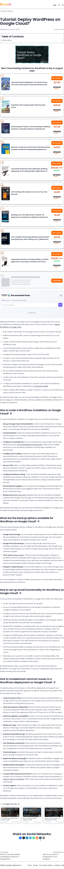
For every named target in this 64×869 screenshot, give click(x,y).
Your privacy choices (46, 865)
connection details (41, 386)
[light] (63, 5)
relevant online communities (13, 779)
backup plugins (18, 555)
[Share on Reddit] (37, 838)
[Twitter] (63, 865)
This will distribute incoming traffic (29, 445)
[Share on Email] (43, 838)
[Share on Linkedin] (27, 838)
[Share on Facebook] (20, 838)
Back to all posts (7, 11)
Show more (7, 40)
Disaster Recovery (19, 495)
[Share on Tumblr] (40, 838)
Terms (29, 865)
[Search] (59, 5)
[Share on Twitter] (23, 838)
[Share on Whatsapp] (33, 838)
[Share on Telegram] (30, 838)
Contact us (57, 865)
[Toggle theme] (61, 295)
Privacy (35, 865)
